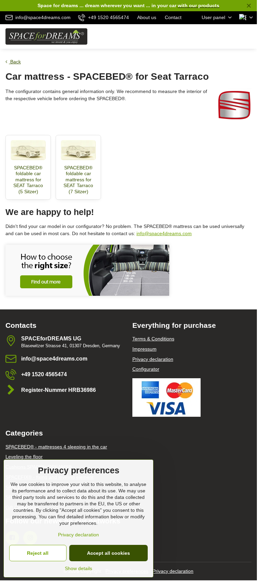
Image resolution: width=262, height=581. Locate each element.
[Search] (216, 36)
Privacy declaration (172, 571)
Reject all (37, 553)
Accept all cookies (108, 553)
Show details (78, 568)
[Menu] (249, 36)
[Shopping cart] (232, 36)
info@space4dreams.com (164, 233)
